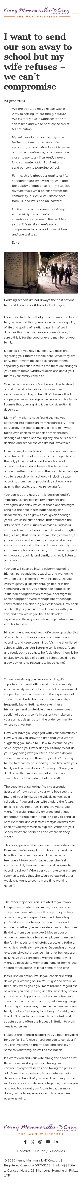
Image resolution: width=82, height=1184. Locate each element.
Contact (23, 1151)
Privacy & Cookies (50, 1151)
